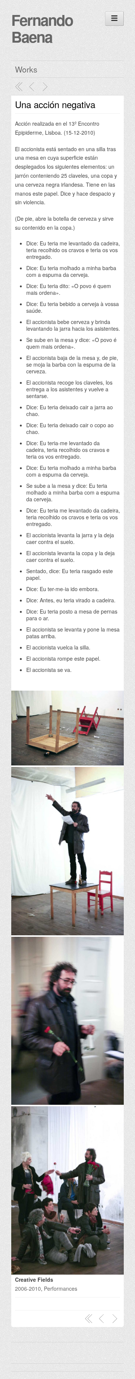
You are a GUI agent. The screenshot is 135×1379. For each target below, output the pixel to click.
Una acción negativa (55, 104)
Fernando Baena (42, 28)
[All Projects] (19, 86)
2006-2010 (28, 1288)
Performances (60, 1288)
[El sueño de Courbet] (46, 86)
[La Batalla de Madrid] (32, 86)
